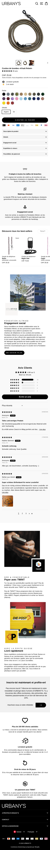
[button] (7, 71)
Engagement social (9, 143)
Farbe (4, 90)
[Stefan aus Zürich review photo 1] (7, 501)
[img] (7, 412)
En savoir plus (14, 352)
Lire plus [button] (42, 429)
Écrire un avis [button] (25, 397)
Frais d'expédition (17, 77)
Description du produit (10, 131)
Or (14, 112)
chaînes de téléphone (12, 333)
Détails (4, 108)
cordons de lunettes (33, 333)
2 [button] (22, 513)
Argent (6, 112)
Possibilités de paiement (11, 154)
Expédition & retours (10, 148)
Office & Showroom (10, 826)
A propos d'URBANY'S (10, 813)
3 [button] (26, 513)
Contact (5, 819)
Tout (42, 231)
